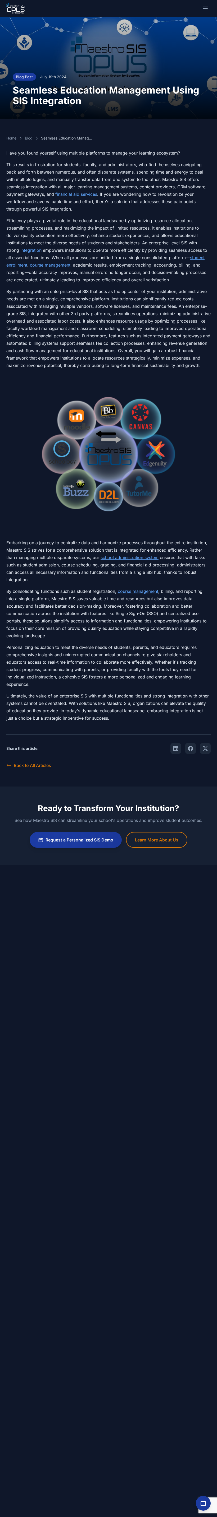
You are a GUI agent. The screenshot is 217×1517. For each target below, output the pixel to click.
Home (11, 138)
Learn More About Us (156, 840)
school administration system (130, 557)
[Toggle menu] (205, 8)
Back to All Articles (32, 765)
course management (50, 265)
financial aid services (76, 194)
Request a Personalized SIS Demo (79, 840)
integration (31, 250)
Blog (29, 138)
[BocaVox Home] (15, 8)
